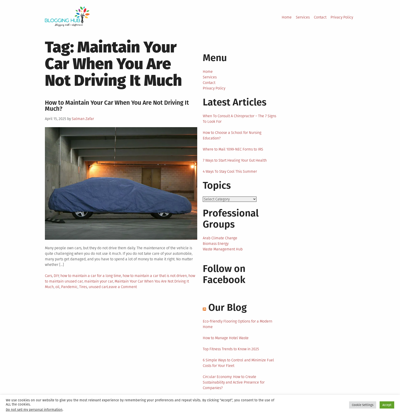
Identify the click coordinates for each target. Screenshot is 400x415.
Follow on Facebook (224, 274)
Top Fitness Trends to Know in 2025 (231, 349)
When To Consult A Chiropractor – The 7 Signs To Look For (239, 119)
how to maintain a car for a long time (90, 276)
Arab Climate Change (220, 238)
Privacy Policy (342, 17)
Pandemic (69, 287)
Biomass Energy (215, 243)
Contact (320, 17)
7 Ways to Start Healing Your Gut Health (235, 160)
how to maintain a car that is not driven (155, 276)
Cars (48, 276)
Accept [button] (386, 405)
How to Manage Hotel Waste (226, 338)
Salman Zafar (83, 119)
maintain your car (98, 281)
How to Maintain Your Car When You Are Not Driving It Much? (117, 105)
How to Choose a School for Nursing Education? (232, 135)
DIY (56, 276)
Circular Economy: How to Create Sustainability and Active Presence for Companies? (234, 382)
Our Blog (227, 307)
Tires (83, 287)
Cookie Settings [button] (362, 405)
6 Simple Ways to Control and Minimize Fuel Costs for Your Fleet (238, 363)
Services (303, 17)
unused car (98, 287)
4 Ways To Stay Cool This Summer (230, 171)
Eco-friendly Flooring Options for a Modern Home (237, 324)
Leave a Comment (122, 287)
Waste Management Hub (223, 249)
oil (57, 287)
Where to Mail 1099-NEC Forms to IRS (233, 149)
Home (287, 17)
